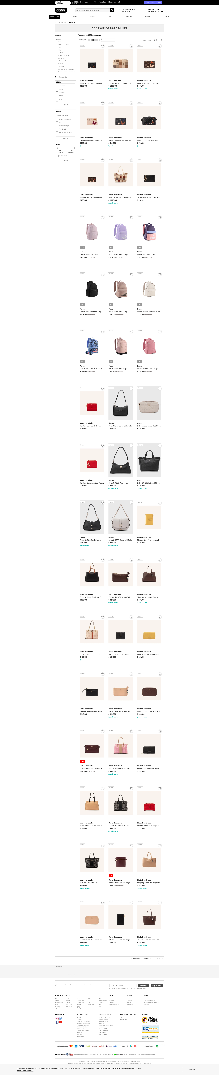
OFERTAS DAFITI (54, 17)
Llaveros (60, 63)
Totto (100, 1006)
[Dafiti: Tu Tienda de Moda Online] (61, 10)
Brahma (57, 1006)
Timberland (80, 998)
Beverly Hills (80, 1002)
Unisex (61, 89)
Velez (100, 1004)
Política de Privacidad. (83, 1025)
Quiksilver (69, 1006)
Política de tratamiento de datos (138, 988)
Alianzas (122, 1018)
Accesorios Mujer (114, 1004)
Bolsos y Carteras (63, 44)
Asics (56, 1004)
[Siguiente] (163, 40)
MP (99, 998)
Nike (56, 998)
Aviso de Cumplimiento (83, 1023)
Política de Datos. (135, 1061)
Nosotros (79, 1019)
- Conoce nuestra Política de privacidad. (118, 1061)
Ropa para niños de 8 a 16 (151, 1002)
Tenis (111, 998)
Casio (78, 1006)
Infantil (61, 96)
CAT (89, 1000)
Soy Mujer (143, 985)
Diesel (68, 1002)
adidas (57, 1000)
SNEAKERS (148, 17)
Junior (61, 99)
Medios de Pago (103, 1021)
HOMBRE (92, 17)
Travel (59, 42)
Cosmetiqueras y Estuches (66, 69)
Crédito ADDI (124, 1019)
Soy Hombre (156, 985)
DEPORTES (129, 17)
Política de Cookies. (82, 1027)
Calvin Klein (91, 1004)
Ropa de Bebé (148, 998)
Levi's (67, 998)
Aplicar (65, 105)
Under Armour (59, 1002)
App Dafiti (79, 1034)
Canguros (61, 66)
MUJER (75, 17)
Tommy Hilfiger (103, 1000)
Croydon (101, 1002)
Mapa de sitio (80, 1036)
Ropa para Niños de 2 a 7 (151, 1000)
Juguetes (146, 1004)
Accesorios (130, 1004)
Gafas (59, 50)
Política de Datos (81, 1028)
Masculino (62, 92)
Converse (69, 1004)
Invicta (79, 1004)
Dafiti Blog (79, 1018)
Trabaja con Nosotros (83, 1030)
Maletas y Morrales (63, 55)
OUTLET (167, 17)
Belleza (111, 1002)
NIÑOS (110, 17)
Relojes (60, 47)
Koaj (89, 1002)
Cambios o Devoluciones (105, 1018)
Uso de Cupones (103, 1019)
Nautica (68, 1000)
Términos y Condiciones (83, 1021)
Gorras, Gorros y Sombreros (66, 72)
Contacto (101, 1027)
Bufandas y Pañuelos (64, 61)
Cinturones (61, 58)
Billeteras (60, 53)
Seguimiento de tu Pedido (106, 1025)
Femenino (58, 39)
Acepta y (129, 988)
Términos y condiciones (122, 988)
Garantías (101, 1023)
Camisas (112, 1000)
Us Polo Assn (80, 1000)
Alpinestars (58, 1008)
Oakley (79, 1008)
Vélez (89, 998)
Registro (79, 1032)
